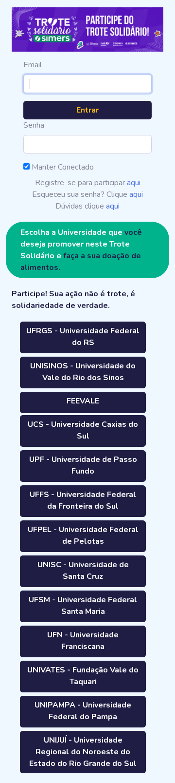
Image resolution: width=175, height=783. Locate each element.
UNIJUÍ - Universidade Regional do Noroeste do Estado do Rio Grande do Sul (83, 752)
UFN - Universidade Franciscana (83, 641)
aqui (133, 182)
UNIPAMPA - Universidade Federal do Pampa (83, 711)
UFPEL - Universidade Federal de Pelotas (83, 535)
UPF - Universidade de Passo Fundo (83, 465)
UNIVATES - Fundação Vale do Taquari (83, 676)
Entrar (87, 110)
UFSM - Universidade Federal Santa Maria (83, 605)
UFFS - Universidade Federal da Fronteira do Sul (83, 500)
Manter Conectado (62, 167)
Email (32, 64)
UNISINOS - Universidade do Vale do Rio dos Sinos (83, 372)
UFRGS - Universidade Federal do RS (83, 336)
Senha (33, 125)
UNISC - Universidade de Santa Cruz (83, 570)
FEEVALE (83, 401)
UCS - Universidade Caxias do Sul (83, 430)
